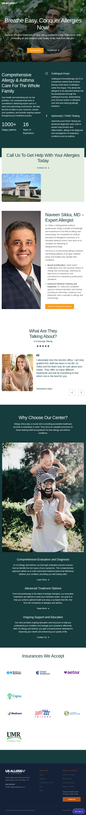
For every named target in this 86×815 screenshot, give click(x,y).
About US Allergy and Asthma (59, 306)
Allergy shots (67, 779)
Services (42, 779)
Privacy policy (67, 810)
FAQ (41, 790)
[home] (9, 4)
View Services (35, 50)
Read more (43, 608)
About (41, 775)
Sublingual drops (68, 782)
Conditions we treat (46, 782)
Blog (40, 786)
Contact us (71, 799)
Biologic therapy (68, 786)
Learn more (43, 580)
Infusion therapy (68, 775)
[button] (82, 4)
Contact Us (53, 50)
